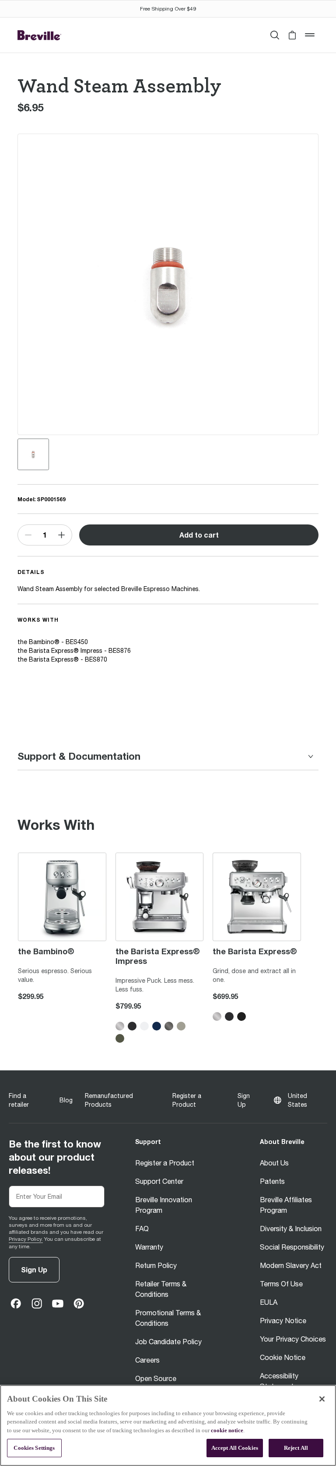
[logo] (39, 35)
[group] (33, 454)
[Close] (322, 1399)
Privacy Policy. (26, 1239)
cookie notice (227, 1430)
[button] (292, 35)
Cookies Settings (34, 1448)
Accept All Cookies (234, 1448)
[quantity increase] (61, 535)
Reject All (296, 1448)
